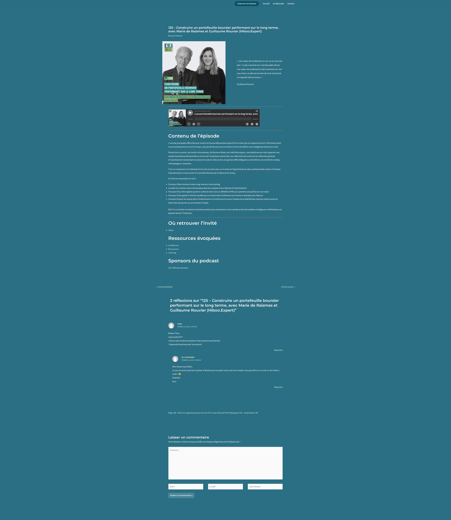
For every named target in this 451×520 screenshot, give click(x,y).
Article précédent (164, 287)
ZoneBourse (173, 245)
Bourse (171, 35)
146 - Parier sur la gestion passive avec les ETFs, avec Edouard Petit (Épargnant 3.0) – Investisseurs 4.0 (215, 413)
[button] (247, 3)
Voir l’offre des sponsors (178, 268)
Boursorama (173, 249)
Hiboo (170, 230)
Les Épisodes (278, 4)
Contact (290, 4)
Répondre (278, 350)
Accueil (266, 4)
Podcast (178, 35)
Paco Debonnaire (187, 357)
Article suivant (288, 287)
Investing (172, 252)
